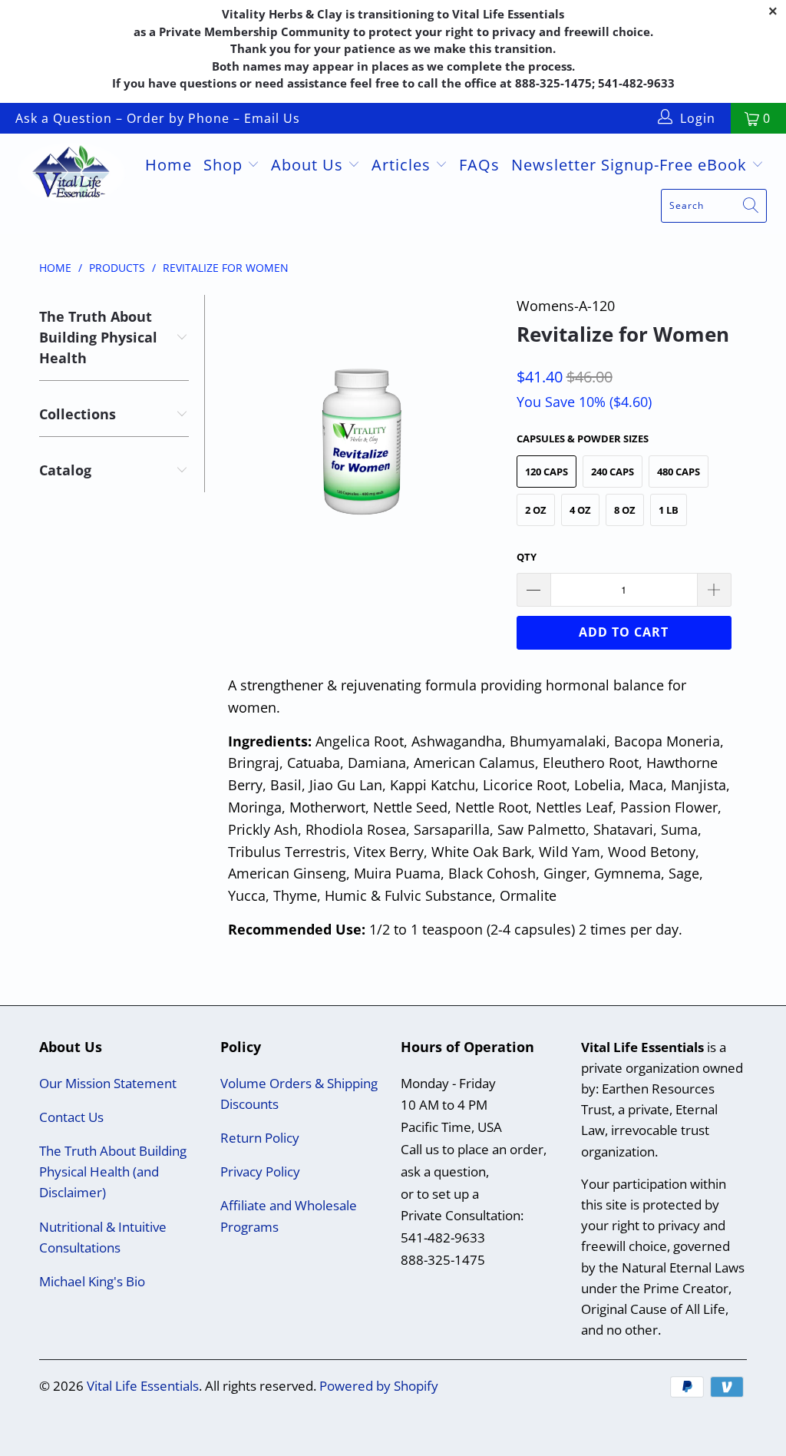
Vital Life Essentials (143, 1386)
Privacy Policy (260, 1171)
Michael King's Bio (92, 1281)
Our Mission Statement (108, 1083)
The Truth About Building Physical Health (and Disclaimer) (113, 1171)
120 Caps (546, 471)
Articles (403, 164)
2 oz (536, 510)
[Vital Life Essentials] (70, 175)
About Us (309, 164)
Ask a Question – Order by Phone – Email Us (157, 118)
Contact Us (71, 1117)
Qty (527, 557)
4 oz (580, 510)
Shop (225, 164)
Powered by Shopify (378, 1386)
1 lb (669, 510)
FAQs (479, 164)
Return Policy (259, 1138)
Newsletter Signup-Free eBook (631, 164)
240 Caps (612, 471)
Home (168, 164)
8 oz (625, 510)
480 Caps (678, 471)
